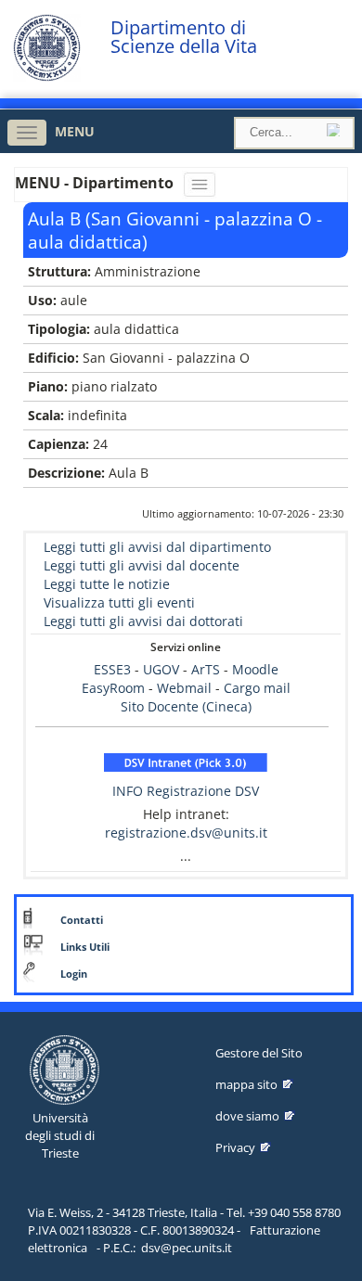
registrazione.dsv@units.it (186, 832)
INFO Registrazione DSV (185, 791)
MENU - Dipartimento (96, 183)
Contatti (81, 920)
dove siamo (247, 1116)
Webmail (184, 688)
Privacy (235, 1147)
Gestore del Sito (259, 1052)
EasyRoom (115, 688)
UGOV (161, 669)
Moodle (255, 669)
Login (73, 973)
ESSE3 (112, 669)
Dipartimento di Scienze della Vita (183, 37)
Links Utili (85, 947)
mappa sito (246, 1084)
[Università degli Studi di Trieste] (47, 76)
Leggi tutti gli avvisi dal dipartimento (157, 547)
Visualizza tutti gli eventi (119, 602)
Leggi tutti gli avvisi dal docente (141, 565)
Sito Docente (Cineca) (186, 706)
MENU (75, 131)
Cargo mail (257, 688)
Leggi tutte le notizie (107, 584)
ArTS (205, 669)
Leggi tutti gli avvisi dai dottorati (143, 621)
